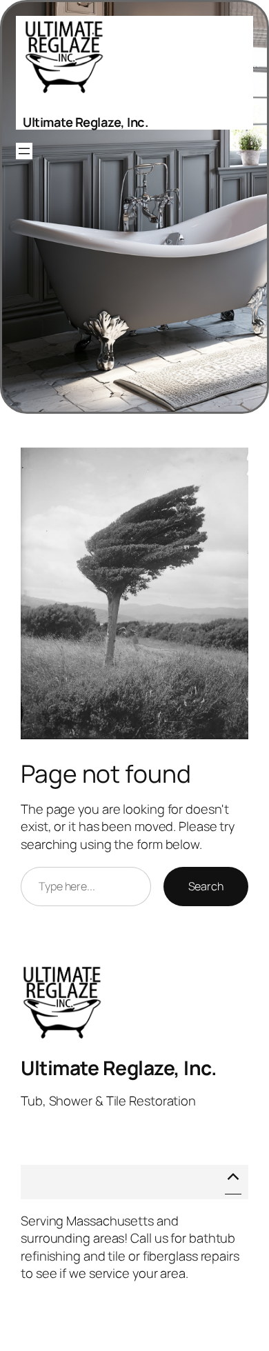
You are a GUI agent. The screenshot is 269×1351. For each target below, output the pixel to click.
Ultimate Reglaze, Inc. (85, 122)
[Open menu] (24, 151)
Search (205, 886)
